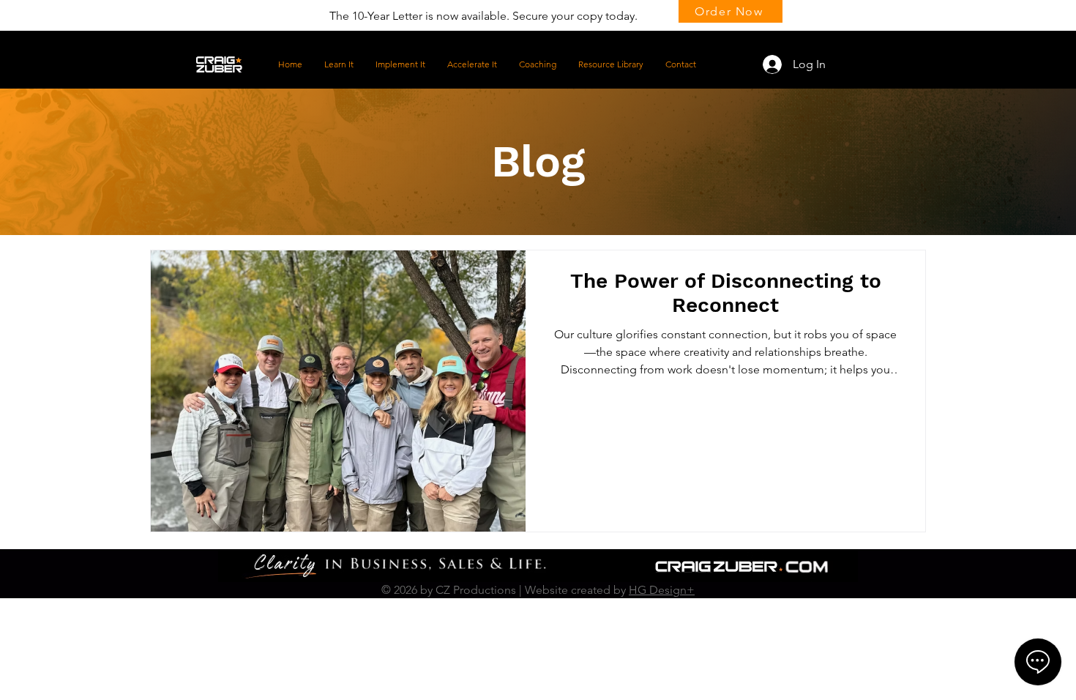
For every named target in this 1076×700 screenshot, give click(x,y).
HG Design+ (662, 590)
